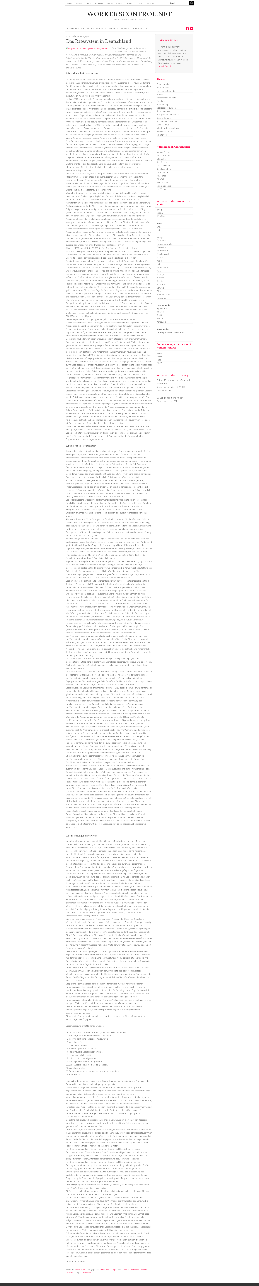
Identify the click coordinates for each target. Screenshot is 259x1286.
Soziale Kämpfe (164, 118)
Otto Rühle (161, 179)
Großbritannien (163, 294)
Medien (124, 28)
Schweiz (160, 287)
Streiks (160, 94)
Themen (113, 28)
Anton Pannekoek (164, 185)
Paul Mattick (162, 175)
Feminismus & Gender (166, 91)
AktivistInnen (71, 28)
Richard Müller (72, 36)
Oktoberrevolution (165, 390)
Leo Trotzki (161, 189)
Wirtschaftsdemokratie (166, 97)
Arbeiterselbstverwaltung (168, 128)
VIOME (159, 363)
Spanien (160, 281)
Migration (161, 101)
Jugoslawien (162, 298)
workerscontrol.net (129, 14)
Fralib (159, 359)
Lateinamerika (164, 305)
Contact (140, 3)
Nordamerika (163, 329)
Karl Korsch (162, 162)
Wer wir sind (150, 3)
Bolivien (160, 311)
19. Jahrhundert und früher (170, 397)
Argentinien (162, 308)
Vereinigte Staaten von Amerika (170, 332)
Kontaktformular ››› (166, 66)
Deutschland (104, 1269)
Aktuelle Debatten (140, 28)
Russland (160, 277)
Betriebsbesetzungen (166, 107)
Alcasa (159, 353)
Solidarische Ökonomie (167, 121)
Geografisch (86, 28)
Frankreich (161, 247)
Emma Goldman (164, 155)
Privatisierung (162, 104)
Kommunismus (163, 111)
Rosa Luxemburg (164, 169)
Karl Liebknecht (163, 165)
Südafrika (161, 216)
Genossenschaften (165, 84)
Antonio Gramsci (164, 152)
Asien (159, 223)
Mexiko (160, 318)
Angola (160, 212)
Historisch (100, 28)
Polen (159, 271)
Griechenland (163, 254)
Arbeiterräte (86, 1272)
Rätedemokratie (164, 87)
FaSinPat (160, 356)
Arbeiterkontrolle (164, 131)
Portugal (160, 274)
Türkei (159, 291)
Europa (113, 1269)
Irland (159, 260)
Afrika (159, 209)
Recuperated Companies (168, 114)
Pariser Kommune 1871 (167, 401)
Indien (159, 230)
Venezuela (161, 321)
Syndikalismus (163, 124)
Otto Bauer (161, 158)
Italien (159, 264)
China (159, 226)
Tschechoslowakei (165, 244)
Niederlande (162, 267)
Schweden (161, 284)
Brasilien (160, 315)
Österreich (161, 240)
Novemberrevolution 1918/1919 (171, 387)
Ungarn (160, 257)
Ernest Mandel (163, 172)
